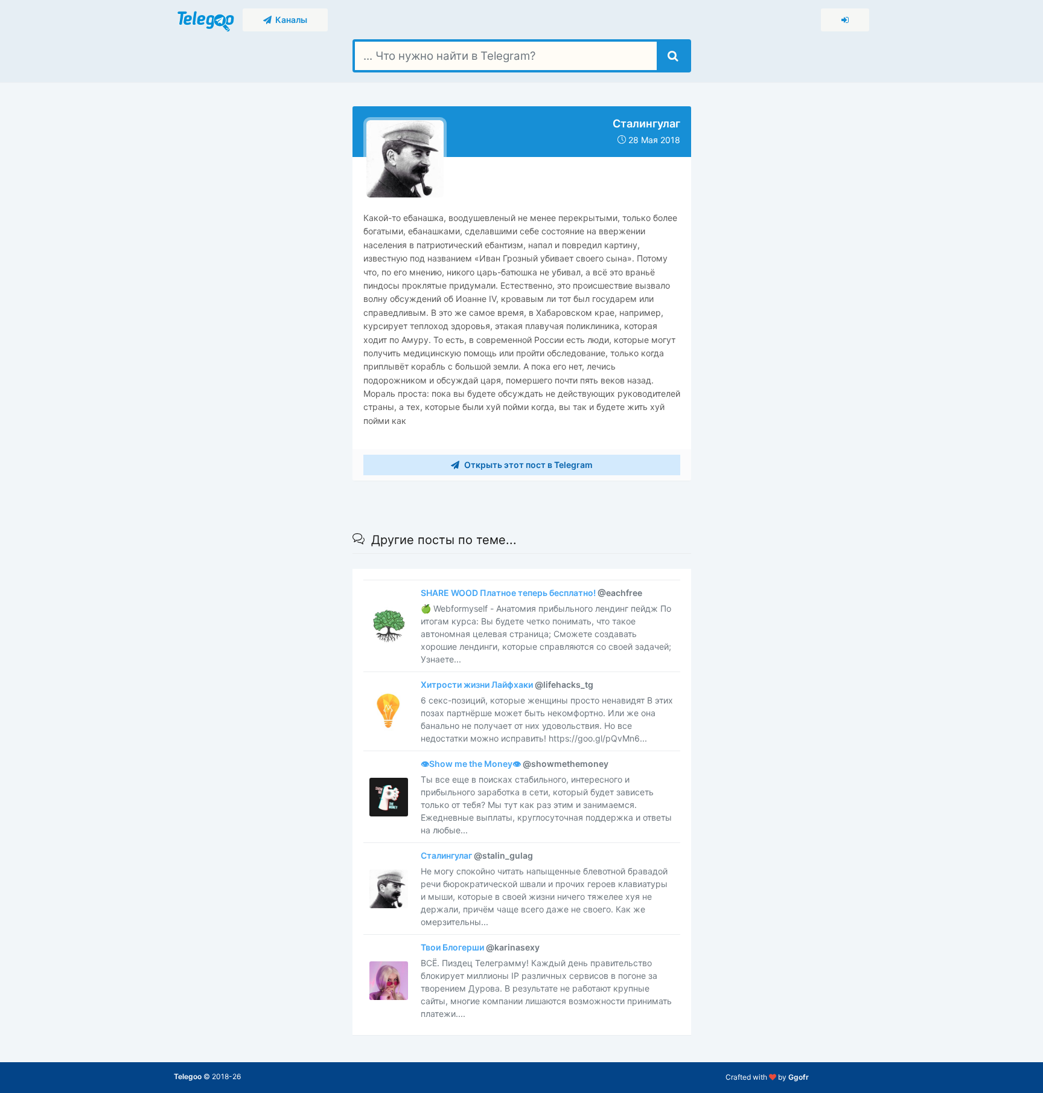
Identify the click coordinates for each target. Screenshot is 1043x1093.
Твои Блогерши (480, 947)
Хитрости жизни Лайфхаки (507, 684)
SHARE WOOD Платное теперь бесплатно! (531, 593)
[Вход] (845, 19)
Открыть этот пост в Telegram (527, 465)
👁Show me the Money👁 (514, 763)
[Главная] (207, 19)
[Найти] (673, 56)
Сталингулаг (477, 855)
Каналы (289, 19)
